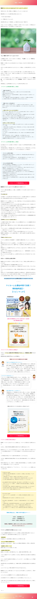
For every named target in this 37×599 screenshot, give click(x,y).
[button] (34, 285)
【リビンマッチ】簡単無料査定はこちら (18, 183)
